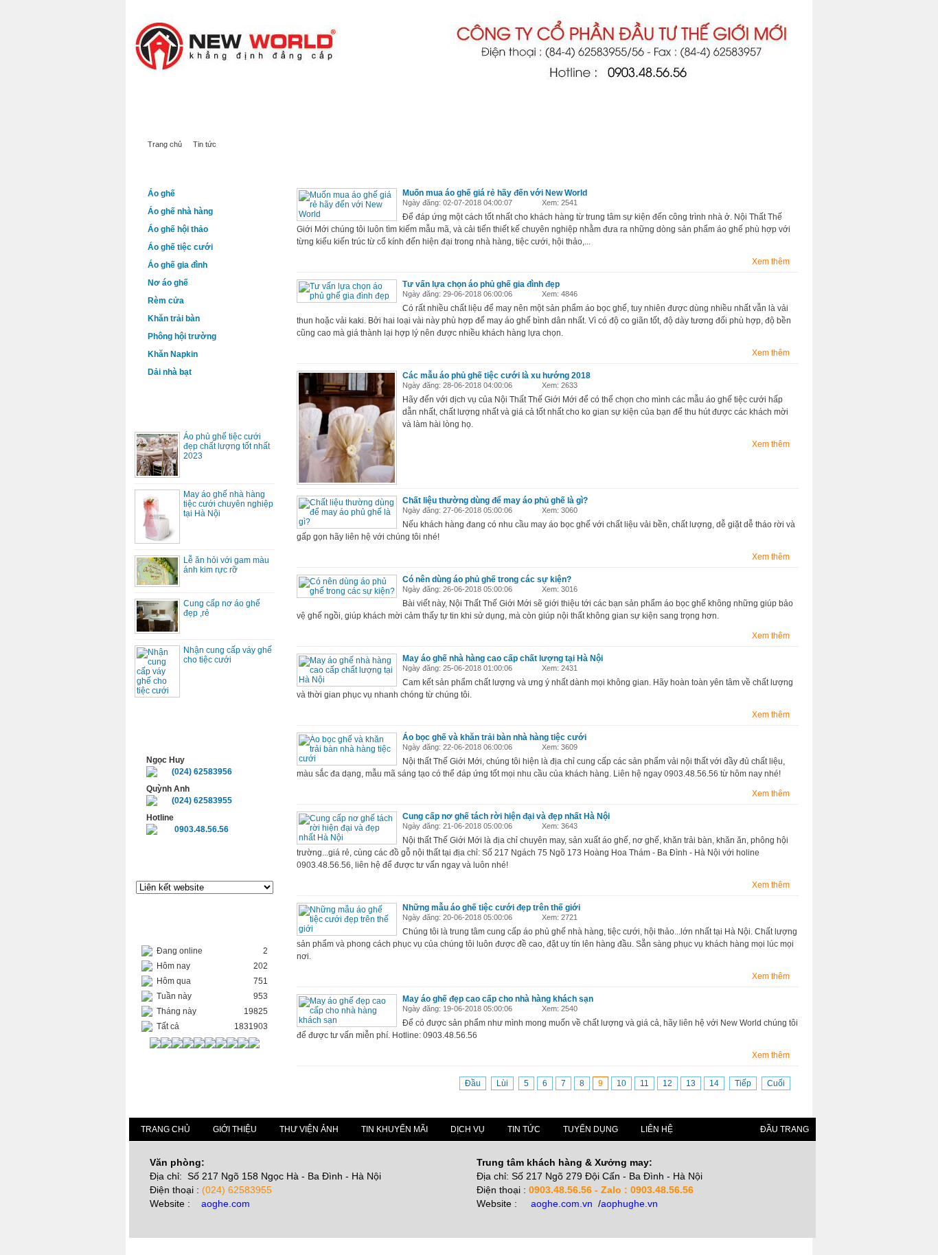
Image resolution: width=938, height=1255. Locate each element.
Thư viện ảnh (309, 1129)
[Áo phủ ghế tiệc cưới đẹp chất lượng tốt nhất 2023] (157, 473)
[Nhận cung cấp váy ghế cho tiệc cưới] (157, 690)
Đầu (473, 1083)
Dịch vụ (382, 122)
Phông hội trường (182, 336)
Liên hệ (503, 122)
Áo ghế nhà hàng (180, 211)
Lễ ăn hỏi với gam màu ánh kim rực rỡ (226, 565)
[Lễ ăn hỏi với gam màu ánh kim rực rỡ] (157, 582)
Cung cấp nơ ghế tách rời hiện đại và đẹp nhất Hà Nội (506, 816)
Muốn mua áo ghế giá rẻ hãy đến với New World (494, 193)
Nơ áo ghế (168, 283)
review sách (223, 103)
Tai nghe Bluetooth (164, 103)
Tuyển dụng (590, 1129)
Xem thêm (771, 261)
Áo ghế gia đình (177, 265)
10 (621, 1083)
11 (644, 1083)
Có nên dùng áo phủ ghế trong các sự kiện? (486, 579)
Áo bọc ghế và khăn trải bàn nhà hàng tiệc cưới (494, 737)
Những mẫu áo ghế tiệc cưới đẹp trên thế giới (491, 907)
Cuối (776, 1083)
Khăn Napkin (173, 354)
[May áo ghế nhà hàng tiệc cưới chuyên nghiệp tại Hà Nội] (157, 539)
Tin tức (442, 122)
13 (691, 1083)
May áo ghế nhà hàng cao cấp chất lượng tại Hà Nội (502, 658)
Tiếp (743, 1083)
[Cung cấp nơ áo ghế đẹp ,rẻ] (157, 629)
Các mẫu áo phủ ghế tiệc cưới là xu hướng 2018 (496, 375)
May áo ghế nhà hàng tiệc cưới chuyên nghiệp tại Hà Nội (228, 504)
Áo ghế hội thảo (178, 229)
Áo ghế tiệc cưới (180, 247)
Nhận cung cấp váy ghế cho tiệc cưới (227, 655)
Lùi (502, 1083)
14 (714, 1083)
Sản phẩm (243, 122)
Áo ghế (161, 193)
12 (667, 1083)
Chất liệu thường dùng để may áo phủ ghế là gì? (495, 500)
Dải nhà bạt (170, 372)
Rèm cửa (166, 301)
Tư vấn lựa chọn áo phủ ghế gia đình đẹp (481, 284)
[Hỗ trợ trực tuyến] (151, 774)
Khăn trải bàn (174, 318)
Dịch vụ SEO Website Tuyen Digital (313, 103)
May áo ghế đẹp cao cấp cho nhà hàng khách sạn (497, 999)
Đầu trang (784, 1129)
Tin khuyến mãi (394, 1129)
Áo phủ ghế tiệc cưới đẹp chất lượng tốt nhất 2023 (226, 446)
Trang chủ (169, 122)
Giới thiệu (315, 122)
